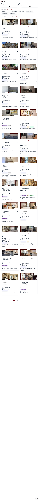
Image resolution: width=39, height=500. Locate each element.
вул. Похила (4, 212)
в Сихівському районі (6, 96)
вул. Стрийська (5, 97)
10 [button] (24, 300)
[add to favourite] (25, 1)
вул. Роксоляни (5, 166)
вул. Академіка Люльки (6, 259)
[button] (26, 300)
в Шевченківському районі (25, 188)
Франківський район (14, 11)
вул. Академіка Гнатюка (6, 142)
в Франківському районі (6, 27)
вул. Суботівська (24, 166)
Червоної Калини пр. (24, 260)
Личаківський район (29, 11)
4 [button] (19, 300)
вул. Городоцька (24, 283)
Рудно (19, 13)
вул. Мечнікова (5, 284)
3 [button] (17, 300)
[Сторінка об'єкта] (2, 28)
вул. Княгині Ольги (24, 29)
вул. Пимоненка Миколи (6, 190)
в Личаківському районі (6, 283)
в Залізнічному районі (25, 96)
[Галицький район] (15, 13)
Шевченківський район (5, 11)
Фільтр (9, 6)
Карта (30, 6)
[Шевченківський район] (8, 11)
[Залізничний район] (7, 13)
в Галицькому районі (6, 141)
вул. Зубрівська (24, 51)
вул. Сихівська (24, 73)
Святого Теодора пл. (6, 51)
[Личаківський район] (32, 11)
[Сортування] (18, 16)
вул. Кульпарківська (24, 97)
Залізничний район (4, 13)
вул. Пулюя (4, 28)
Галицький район (12, 13)
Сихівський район (21, 11)
